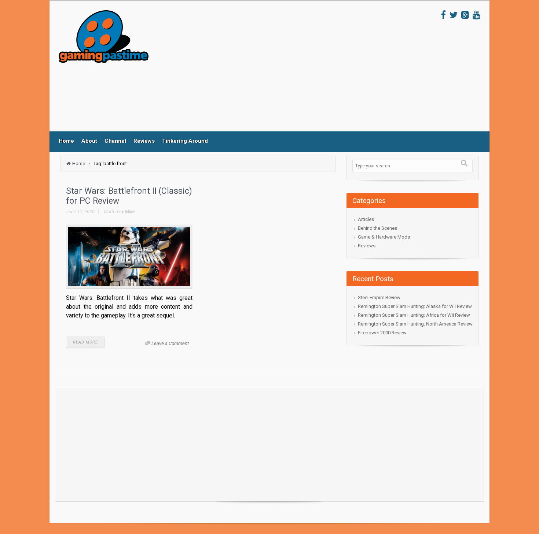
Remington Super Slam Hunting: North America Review (415, 324)
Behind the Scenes (377, 228)
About (89, 141)
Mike (130, 211)
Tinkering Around (185, 141)
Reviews (144, 141)
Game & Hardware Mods (384, 237)
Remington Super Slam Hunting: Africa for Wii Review (414, 315)
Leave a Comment (170, 343)
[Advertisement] (294, 70)
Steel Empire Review (379, 297)
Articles (366, 219)
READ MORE (85, 342)
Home (66, 141)
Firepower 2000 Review (382, 332)
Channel (115, 141)
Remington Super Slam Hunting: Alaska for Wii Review (415, 306)
